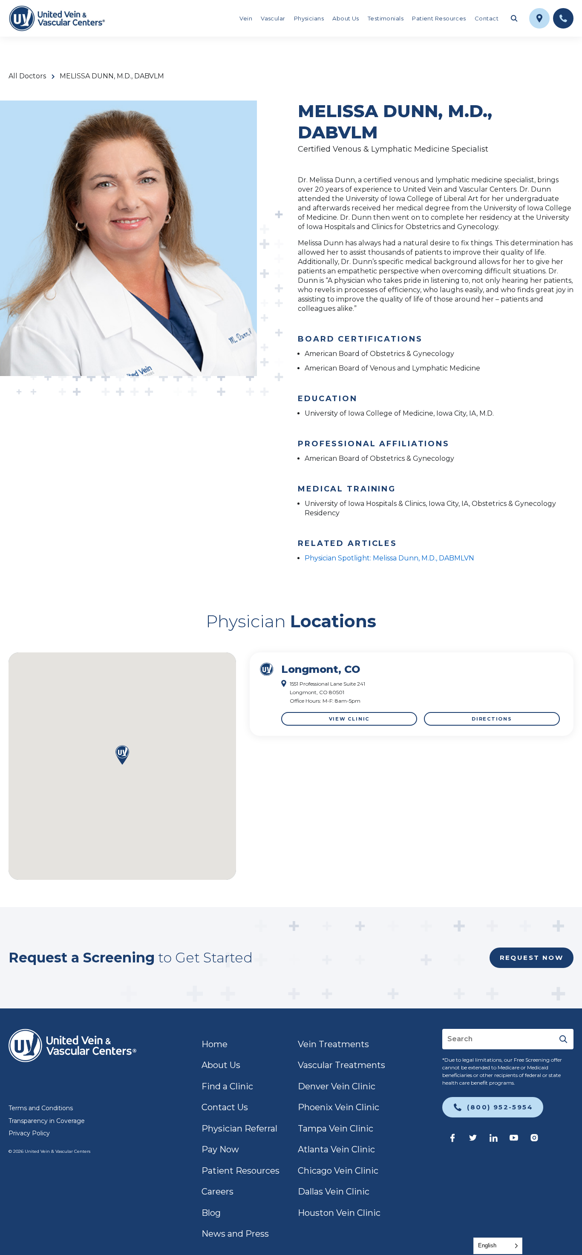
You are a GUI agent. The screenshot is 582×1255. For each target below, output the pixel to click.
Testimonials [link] (385, 18)
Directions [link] (492, 719)
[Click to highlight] (411, 694)
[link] (57, 18)
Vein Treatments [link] (333, 1044)
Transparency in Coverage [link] (47, 1121)
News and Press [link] (235, 1234)
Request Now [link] (531, 957)
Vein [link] (245, 18)
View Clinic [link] (349, 719)
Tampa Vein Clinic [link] (335, 1128)
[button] (122, 755)
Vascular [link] (273, 18)
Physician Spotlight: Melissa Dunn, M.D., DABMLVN (389, 558)
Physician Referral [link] (239, 1128)
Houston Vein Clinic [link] (339, 1213)
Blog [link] (211, 1213)
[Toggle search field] (514, 18)
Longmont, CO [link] (320, 669)
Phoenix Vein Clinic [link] (338, 1107)
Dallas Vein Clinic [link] (333, 1191)
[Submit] (563, 1039)
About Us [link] (345, 18)
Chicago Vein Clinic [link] (338, 1171)
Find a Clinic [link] (227, 1086)
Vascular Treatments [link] (341, 1065)
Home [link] (215, 1044)
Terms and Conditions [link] (41, 1108)
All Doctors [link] (27, 76)
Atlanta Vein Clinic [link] (336, 1149)
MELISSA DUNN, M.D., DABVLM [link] (112, 76)
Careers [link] (217, 1191)
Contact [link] (486, 18)
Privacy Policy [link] (29, 1133)
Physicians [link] (309, 18)
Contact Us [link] (225, 1107)
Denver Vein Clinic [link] (336, 1086)
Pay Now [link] (220, 1149)
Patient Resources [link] (439, 18)
